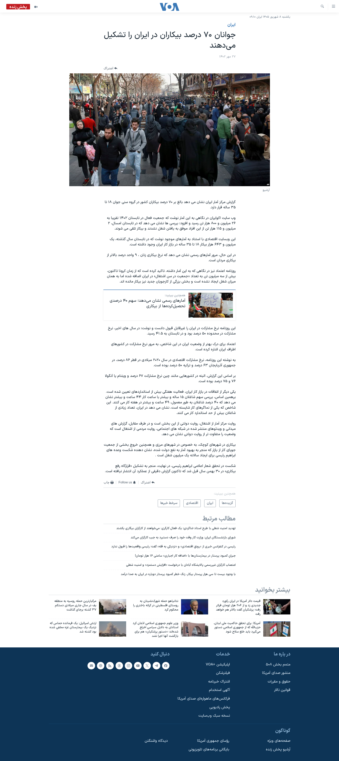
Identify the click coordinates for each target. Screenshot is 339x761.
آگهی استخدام (219, 690)
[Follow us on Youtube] (137, 665)
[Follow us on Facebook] (166, 665)
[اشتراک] (91, 665)
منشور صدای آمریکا (276, 673)
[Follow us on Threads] (119, 665)
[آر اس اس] (110, 665)
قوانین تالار (282, 690)
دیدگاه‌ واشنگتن (156, 741)
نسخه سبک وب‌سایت (214, 715)
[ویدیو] (36, 7)
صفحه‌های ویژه (278, 741)
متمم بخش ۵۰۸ (278, 664)
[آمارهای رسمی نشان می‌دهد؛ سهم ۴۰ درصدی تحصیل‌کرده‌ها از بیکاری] (211, 305)
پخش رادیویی (219, 707)
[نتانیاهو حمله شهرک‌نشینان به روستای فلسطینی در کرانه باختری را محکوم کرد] (194, 606)
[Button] (110, 68)
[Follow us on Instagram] (128, 665)
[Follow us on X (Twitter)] (147, 665)
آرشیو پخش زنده (278, 749)
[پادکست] (100, 665)
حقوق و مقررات (279, 681)
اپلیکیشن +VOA (218, 664)
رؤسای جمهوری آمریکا (213, 741)
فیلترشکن (223, 673)
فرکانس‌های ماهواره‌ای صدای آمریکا (204, 698)
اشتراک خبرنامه (219, 681)
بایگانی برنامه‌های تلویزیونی (209, 749)
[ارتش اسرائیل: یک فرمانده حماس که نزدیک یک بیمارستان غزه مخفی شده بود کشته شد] (112, 629)
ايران (231, 25)
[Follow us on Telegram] (156, 665)
